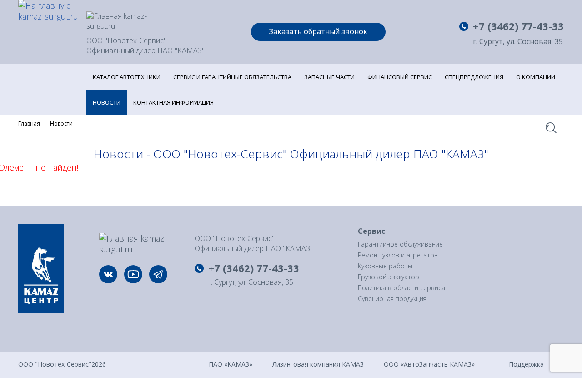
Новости (106, 102)
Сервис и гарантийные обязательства (232, 77)
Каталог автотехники (127, 77)
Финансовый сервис (399, 77)
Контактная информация (173, 102)
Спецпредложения (474, 77)
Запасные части (329, 77)
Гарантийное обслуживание (400, 244)
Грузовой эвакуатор (388, 276)
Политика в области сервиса (401, 287)
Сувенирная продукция (392, 298)
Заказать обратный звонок (318, 31)
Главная (29, 123)
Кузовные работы (385, 266)
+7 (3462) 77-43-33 (518, 26)
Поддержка (526, 363)
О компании (535, 77)
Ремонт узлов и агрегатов (398, 255)
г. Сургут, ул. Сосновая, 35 (518, 41)
